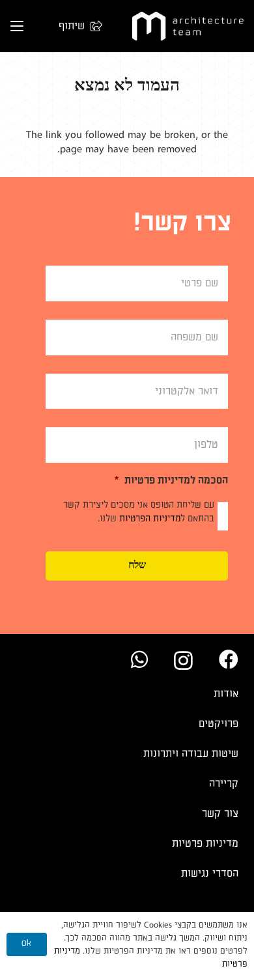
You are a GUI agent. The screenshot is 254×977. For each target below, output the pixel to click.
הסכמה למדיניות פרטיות (171, 480)
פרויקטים (218, 723)
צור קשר (220, 813)
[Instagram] (183, 660)
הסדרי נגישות (209, 873)
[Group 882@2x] (188, 26)
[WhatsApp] (139, 659)
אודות (226, 693)
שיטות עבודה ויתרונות (190, 753)
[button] (74, 26)
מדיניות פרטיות (205, 843)
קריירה (223, 783)
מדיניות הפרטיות (149, 518)
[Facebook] (228, 659)
